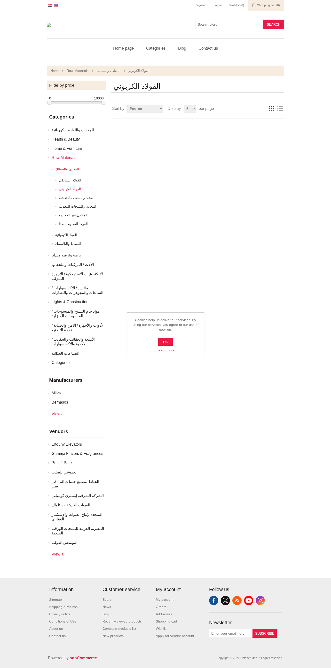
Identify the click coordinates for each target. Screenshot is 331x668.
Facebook (213, 600)
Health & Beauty (66, 139)
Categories (156, 48)
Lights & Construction (70, 302)
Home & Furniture (67, 148)
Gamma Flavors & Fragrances (77, 453)
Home (55, 71)
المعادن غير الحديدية (73, 215)
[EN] (56, 5)
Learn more (165, 350)
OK (165, 342)
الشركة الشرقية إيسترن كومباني (78, 496)
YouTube (248, 600)
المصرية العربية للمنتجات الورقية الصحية (78, 530)
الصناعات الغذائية (65, 353)
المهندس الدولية (64, 542)
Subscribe (264, 633)
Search (274, 24)
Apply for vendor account (175, 636)
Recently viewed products (122, 621)
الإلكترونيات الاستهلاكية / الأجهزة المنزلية (77, 276)
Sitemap (55, 599)
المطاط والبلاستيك (68, 244)
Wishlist (161, 628)
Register (200, 5)
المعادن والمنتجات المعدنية (77, 206)
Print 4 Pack (62, 463)
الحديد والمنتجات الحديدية (77, 198)
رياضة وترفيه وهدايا (67, 255)
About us (56, 628)
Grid (271, 109)
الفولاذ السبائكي (70, 180)
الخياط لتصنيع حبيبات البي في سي (75, 484)
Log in (217, 5)
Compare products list (119, 628)
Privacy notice (60, 614)
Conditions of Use (62, 621)
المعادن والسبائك (67, 169)
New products (113, 636)
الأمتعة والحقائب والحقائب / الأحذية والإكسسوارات (73, 341)
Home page (123, 48)
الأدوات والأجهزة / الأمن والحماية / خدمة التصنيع (78, 327)
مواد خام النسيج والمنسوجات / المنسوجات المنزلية (76, 313)
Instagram (260, 600)
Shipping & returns (63, 607)
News (106, 607)
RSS (237, 600)
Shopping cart (166, 621)
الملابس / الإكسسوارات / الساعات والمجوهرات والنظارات (77, 290)
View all (58, 414)
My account (164, 599)
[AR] (50, 5)
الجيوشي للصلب (65, 472)
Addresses (164, 614)
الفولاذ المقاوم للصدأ (73, 224)
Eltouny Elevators (67, 444)
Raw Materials (64, 158)
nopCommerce (83, 658)
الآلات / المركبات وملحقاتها (73, 265)
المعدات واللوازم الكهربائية (73, 130)
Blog (182, 48)
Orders (161, 607)
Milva (56, 393)
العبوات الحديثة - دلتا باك (71, 505)
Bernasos (60, 402)
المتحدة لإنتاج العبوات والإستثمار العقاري (77, 516)
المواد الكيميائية (66, 235)
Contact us (208, 48)
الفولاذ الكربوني (70, 189)
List (280, 109)
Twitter (225, 600)
